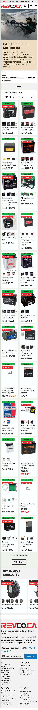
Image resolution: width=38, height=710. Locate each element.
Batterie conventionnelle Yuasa (8, 506)
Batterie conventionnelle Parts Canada (8, 428)
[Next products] (35, 589)
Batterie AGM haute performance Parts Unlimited (28, 428)
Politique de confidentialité (6, 702)
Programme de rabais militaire (27, 671)
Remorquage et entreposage (6, 677)
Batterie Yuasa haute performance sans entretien (28, 280)
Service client (24, 668)
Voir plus (19, 562)
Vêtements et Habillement (6, 681)
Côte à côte (5, 664)
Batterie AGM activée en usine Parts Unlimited (27, 353)
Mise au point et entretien (7, 673)
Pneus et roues (6, 705)
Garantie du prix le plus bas (9, 692)
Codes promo (5, 697)
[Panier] (30, 6)
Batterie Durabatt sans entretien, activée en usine (8, 390)
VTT (2, 662)
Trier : (7, 97)
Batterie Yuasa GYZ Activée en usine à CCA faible (28, 465)
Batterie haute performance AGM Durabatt (27, 390)
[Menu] (36, 6)
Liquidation (5, 684)
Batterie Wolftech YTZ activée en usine (27, 544)
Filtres (18, 86)
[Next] (16, 124)
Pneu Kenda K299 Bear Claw (11, 605)
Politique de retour (7, 695)
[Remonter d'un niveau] (4, 74)
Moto (3, 666)
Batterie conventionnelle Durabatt (8, 544)
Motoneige (5, 670)
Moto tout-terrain (7, 668)
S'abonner (30, 656)
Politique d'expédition (8, 699)
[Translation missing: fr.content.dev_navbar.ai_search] (25, 6)
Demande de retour (26, 674)
